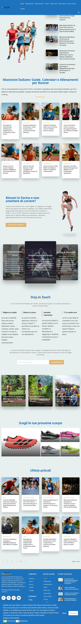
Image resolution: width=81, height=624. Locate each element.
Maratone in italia (28, 497)
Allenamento (47, 163)
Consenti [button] (73, 613)
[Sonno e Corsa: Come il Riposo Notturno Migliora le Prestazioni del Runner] (10, 152)
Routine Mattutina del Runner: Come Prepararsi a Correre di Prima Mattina (29, 128)
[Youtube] (19, 598)
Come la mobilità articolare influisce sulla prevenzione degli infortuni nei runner (10, 503)
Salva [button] (64, 613)
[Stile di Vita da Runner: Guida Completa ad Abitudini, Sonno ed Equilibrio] (30, 152)
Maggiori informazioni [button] (11, 618)
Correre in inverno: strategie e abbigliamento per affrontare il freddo (67, 68)
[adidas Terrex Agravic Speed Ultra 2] (20, 442)
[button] (79, 12)
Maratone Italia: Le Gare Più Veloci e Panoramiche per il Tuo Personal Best (67, 28)
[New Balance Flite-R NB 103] (50, 449)
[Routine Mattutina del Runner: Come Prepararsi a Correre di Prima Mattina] (30, 111)
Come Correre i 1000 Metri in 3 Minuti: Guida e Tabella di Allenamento (50, 168)
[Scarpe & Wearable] (66, 262)
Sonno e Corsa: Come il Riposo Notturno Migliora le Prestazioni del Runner (9, 169)
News (4, 122)
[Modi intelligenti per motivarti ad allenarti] (60, 599)
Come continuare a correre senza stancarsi (71, 588)
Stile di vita (26, 122)
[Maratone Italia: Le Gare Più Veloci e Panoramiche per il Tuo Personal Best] (52, 27)
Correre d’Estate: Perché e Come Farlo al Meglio (40, 398)
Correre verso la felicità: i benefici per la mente (72, 593)
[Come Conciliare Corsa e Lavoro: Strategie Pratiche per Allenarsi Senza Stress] (71, 111)
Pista (64, 432)
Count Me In (56, 362)
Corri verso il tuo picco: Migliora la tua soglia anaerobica (13, 398)
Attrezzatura (7, 536)
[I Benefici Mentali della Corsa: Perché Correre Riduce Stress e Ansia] (50, 111)
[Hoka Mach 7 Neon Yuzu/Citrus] (70, 449)
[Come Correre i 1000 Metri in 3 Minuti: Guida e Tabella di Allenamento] (50, 152)
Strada (45, 433)
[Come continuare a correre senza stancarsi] (60, 588)
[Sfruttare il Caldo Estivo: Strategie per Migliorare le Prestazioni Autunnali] (71, 152)
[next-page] (42, 186)
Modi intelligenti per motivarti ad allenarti (70, 599)
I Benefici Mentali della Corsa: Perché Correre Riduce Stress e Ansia (50, 127)
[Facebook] (3, 598)
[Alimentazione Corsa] (14, 262)
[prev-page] (38, 186)
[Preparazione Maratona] (40, 262)
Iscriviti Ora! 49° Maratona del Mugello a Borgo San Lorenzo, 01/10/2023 (71, 581)
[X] (14, 598)
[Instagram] (9, 598)
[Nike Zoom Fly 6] (50, 435)
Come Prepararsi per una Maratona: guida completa (66, 398)
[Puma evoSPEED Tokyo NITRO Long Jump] (70, 435)
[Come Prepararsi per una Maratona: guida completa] (67, 390)
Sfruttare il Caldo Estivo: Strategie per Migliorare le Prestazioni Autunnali (71, 169)
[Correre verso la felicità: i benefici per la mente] (60, 594)
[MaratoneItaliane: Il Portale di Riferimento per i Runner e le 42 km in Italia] (52, 39)
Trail (5, 439)
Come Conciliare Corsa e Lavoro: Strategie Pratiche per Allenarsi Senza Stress (71, 128)
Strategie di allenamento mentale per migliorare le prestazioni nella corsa (9, 129)
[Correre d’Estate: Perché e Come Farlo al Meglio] (40, 390)
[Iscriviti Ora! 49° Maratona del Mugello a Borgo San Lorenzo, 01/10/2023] (60, 579)
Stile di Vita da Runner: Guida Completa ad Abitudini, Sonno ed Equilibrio (30, 169)
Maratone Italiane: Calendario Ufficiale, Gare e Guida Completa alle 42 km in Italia (67, 55)
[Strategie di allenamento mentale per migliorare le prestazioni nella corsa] (10, 111)
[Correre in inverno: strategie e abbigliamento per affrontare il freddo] (52, 66)
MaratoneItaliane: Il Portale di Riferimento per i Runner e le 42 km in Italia (67, 41)
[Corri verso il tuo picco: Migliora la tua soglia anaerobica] (13, 390)
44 (20, 561)
